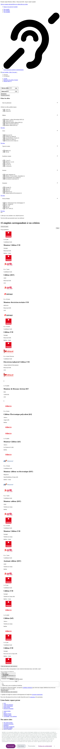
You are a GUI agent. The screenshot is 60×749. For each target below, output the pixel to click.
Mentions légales (7, 713)
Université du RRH (8, 728)
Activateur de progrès (8, 724)
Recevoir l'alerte (4, 690)
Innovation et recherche (9, 726)
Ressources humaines (8, 708)
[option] (31, 246)
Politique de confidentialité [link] (45, 746)
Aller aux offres (24, 4)
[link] (10, 6)
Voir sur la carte (4, 226)
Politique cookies (7, 715)
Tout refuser (21, 746)
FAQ (5, 703)
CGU (5, 712)
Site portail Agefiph (8, 722)
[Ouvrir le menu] (16, 72)
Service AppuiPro (8, 729)
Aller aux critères (16, 4)
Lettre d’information (8, 706)
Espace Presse (7, 707)
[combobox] (8, 88)
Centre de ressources (8, 704)
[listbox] (30, 447)
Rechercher (3, 93)
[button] (6, 74)
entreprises (32, 697)
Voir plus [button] (3, 127)
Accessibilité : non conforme (10, 716)
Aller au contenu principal (7, 4)
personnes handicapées (37, 694)
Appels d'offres (7, 711)
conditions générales (27, 687)
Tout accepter (10, 746)
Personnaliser (31, 746)
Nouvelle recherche (5, 95)
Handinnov (6, 725)
